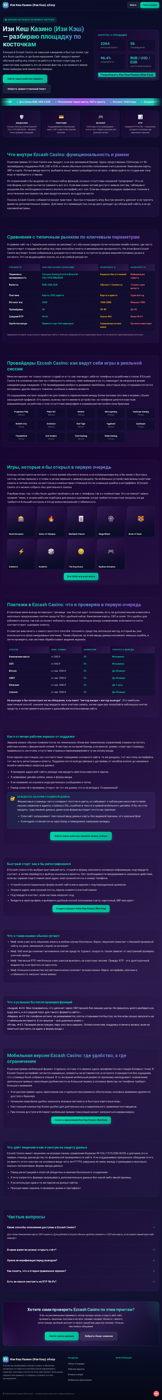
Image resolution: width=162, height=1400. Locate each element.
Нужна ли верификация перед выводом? (32, 1260)
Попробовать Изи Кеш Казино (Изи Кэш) (126, 74)
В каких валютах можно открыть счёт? (31, 1249)
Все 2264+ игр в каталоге (81, 576)
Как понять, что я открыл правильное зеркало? (36, 1270)
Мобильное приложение (80, 1380)
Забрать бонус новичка (99, 1336)
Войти (133, 5)
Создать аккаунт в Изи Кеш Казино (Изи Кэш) (81, 908)
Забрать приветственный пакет (26, 88)
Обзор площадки (76, 1364)
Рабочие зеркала (76, 1369)
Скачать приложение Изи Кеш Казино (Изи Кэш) (81, 1120)
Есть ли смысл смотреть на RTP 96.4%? (31, 1281)
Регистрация (150, 5)
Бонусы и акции (75, 1374)
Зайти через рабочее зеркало (25, 78)
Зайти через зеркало (61, 1336)
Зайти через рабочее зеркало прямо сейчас (81, 836)
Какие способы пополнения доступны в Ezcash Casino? (41, 1227)
